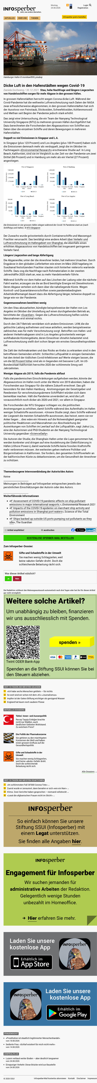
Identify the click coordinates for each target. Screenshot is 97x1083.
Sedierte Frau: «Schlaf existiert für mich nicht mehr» (30, 1044)
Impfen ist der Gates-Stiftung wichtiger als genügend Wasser (36, 698)
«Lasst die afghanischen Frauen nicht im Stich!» (30, 795)
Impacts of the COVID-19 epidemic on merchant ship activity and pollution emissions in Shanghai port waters (49, 509)
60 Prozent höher (22, 361)
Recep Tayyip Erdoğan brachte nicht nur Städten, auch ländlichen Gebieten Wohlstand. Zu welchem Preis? (31, 723)
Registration (83, 8)
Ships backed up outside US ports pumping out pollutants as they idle (50, 520)
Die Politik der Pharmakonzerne (31, 734)
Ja (8, 578)
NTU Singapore (33, 227)
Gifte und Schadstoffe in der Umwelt (29, 754)
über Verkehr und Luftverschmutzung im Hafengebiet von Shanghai (46, 241)
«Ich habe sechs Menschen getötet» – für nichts (30, 691)
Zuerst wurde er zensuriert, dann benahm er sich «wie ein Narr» (37, 788)
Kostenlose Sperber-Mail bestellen (50, 538)
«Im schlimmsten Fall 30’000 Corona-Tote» (27, 784)
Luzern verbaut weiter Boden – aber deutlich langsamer (32, 1058)
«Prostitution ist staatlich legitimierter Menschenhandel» (33, 1038)
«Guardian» (27, 315)
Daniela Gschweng (14, 90)
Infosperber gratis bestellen (74, 17)
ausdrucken (49, 530)
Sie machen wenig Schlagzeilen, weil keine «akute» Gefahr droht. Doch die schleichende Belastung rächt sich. (31, 762)
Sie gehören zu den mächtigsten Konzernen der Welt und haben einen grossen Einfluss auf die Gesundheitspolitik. (31, 741)
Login (85, 5)
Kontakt (71, 1078)
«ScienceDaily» (38, 433)
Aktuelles (10, 18)
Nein (17, 578)
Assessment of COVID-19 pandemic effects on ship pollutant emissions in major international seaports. (47, 502)
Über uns (22, 18)
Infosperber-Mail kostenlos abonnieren (50, 1078)
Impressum (92, 1078)
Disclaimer (81, 1078)
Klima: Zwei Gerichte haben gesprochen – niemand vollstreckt (37, 791)
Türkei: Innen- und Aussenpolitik (31, 715)
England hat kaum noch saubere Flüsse (25, 702)
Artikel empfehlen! (15, 530)
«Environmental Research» (36, 150)
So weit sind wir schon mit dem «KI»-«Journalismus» (32, 694)
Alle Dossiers (88, 771)
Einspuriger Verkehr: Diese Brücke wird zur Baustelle (31, 1064)
